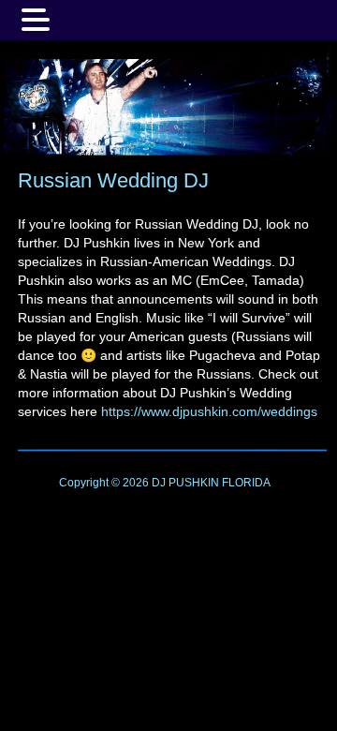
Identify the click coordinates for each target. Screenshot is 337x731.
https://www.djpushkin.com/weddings (209, 411)
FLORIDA (246, 482)
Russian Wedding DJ (113, 180)
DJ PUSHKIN (184, 482)
